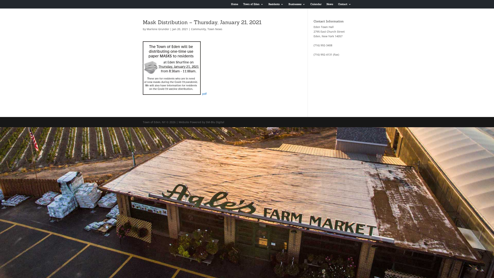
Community (198, 29)
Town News (214, 29)
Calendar (315, 4)
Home (234, 4)
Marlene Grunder (158, 29)
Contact (342, 4)
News (330, 4)
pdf (204, 94)
